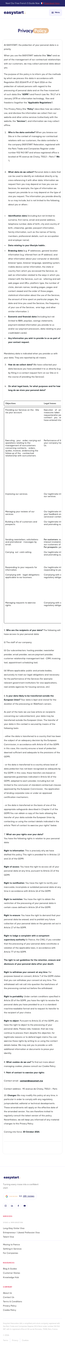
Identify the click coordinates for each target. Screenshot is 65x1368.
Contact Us (8, 1297)
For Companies (10, 1253)
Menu (57, 12)
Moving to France (11, 1244)
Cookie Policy (9, 1310)
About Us (7, 1293)
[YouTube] (24, 1205)
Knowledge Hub (11, 1277)
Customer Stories (11, 1273)
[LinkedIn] (12, 1205)
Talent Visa (8, 1237)
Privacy (15, 1340)
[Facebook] (18, 1205)
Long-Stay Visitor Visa (13, 1228)
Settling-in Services (12, 1249)
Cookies (25, 1340)
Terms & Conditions (12, 1301)
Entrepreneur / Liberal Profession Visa (21, 1232)
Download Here (52, 3)
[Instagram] (5, 1205)
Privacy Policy (9, 1305)
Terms (5, 1340)
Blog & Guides (10, 1268)
